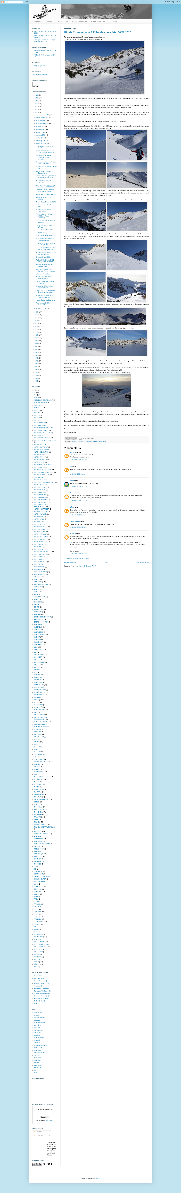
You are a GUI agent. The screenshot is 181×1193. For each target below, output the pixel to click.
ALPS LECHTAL (39, 492)
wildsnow (37, 1032)
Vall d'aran (37, 939)
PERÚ (36, 819)
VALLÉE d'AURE (39, 942)
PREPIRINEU (38, 839)
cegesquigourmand (79, 21)
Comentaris (39, 1136)
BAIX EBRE (38, 602)
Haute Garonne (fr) (40, 981)
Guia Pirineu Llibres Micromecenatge (41, 718)
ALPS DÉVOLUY (40, 457)
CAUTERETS (38, 644)
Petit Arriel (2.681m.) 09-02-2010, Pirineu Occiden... (45, 261)
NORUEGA (38, 797)
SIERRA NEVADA (40, 879)
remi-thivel (37, 1058)
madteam (37, 1060)
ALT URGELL (38, 569)
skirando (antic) (39, 1017)
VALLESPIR (38, 949)
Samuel (72, 493)
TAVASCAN (38, 904)
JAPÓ (36, 757)
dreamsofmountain (40, 1045)
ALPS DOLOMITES (40, 460)
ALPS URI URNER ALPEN (43, 552)
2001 (36, 364)
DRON (36, 670)
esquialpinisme (39, 1038)
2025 (36, 98)
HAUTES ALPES (39, 724)
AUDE (36, 599)
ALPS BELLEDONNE (41, 430)
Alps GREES (38, 477)
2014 (36, 326)
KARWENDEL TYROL (41, 762)
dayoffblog (37, 1025)
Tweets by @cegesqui (39, 74)
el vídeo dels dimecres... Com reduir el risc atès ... (46, 253)
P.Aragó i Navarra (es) (41, 996)
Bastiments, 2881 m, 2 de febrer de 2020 (44, 287)
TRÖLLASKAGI (39, 922)
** (34, 392)
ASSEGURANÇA (40, 597)
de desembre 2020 (42, 115)
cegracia (37, 1020)
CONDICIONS (39, 655)
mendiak (37, 1040)
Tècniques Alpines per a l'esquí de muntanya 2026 (44, 40)
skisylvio (37, 1055)
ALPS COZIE (38, 455)
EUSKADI (37, 697)
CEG (35, 647)
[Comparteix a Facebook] (73, 438)
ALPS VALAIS (38, 557)
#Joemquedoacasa (40, 403)
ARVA (36, 594)
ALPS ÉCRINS (39, 462)
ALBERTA (37, 415)
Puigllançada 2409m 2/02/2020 (43, 304)
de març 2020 (41, 141)
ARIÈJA (36, 592)
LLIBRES (37, 769)
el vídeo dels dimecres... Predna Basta (44, 210)
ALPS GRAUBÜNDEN (41, 475)
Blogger (97, 1178)
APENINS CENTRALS (41, 584)
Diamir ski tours (39, 1053)
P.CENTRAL (38, 807)
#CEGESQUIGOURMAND (43, 400)
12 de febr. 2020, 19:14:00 (78, 460)
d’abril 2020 (40, 138)
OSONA (37, 804)
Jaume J (73, 534)
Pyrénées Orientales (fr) (42, 988)
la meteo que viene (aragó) (43, 993)
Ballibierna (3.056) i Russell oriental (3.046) (45, 244)
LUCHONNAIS (39, 772)
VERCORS (38, 957)
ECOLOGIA (38, 675)
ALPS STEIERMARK (41, 539)
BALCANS (37, 604)
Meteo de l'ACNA (40, 1001)
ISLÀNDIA (37, 752)
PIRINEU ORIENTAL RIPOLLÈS (45, 827)
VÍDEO (36, 964)
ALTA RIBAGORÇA (40, 572)
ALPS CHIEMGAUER (41, 452)
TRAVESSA (38, 912)
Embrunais (37, 680)
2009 (36, 341)
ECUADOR (38, 677)
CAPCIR (37, 637)
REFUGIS (37, 851)
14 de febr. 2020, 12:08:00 (78, 527)
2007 (36, 346)
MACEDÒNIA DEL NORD (42, 777)
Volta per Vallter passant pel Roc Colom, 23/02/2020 (45, 186)
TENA (36, 909)
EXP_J (36, 700)
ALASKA (37, 410)
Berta (72, 481)
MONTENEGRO (39, 789)
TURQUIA (37, 924)
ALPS (36, 420)
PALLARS (37, 817)
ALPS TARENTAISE (40, 542)
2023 (36, 104)
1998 (36, 372)
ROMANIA (37, 859)
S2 (35, 866)
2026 (36, 95)
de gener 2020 (41, 308)
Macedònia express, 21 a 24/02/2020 (44, 181)
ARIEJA (36, 589)
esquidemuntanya (40, 1023)
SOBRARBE (38, 886)
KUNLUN (37, 764)
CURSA (37, 665)
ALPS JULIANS (39, 485)
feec (35, 1073)
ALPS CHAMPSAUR (41, 447)
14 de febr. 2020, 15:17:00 (78, 554)
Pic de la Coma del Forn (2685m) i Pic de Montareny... (44, 216)
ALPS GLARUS (39, 467)
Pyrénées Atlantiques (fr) (42, 991)
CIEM (36, 652)
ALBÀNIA (37, 413)
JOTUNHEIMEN (39, 759)
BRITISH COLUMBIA (41, 622)
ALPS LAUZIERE (40, 490)
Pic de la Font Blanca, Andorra (46, 194)
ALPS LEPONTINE (40, 495)
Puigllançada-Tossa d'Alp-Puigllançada (45, 147)
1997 (36, 375)
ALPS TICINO (38, 544)
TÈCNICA (37, 906)
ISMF (36, 1070)
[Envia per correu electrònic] (66, 438)
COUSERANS (39, 662)
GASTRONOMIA (39, 710)
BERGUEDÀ (38, 609)
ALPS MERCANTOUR (41, 502)
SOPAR (36, 894)
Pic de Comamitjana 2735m (45, 230)
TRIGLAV (37, 917)
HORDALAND (39, 737)
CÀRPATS (37, 640)
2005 (36, 352)
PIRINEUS (37, 831)
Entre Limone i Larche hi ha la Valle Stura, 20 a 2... (46, 163)
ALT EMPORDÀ (39, 567)
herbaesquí (38, 729)
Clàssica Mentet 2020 (43, 257)
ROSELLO (37, 864)
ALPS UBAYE (38, 549)
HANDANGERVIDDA (41, 722)
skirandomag (38, 1030)
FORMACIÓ (38, 707)
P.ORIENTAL (88, 441)
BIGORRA (37, 614)
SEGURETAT (38, 874)
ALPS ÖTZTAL (39, 524)
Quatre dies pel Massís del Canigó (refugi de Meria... (45, 151)
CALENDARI (38, 627)
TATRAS (37, 902)
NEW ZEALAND (39, 794)
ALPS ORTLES (39, 519)
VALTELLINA (38, 952)
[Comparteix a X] (71, 438)
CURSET (37, 667)
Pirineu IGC (38, 976)
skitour (36, 1063)
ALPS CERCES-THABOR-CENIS (45, 440)
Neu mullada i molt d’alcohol (45, 300)
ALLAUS (37, 418)
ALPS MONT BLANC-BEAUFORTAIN (41, 505)
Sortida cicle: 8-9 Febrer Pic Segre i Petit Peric (45, 239)
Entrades (38, 1132)
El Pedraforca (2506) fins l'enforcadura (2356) (44, 296)
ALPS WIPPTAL (39, 564)
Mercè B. (73, 452)
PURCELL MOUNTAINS (42, 844)
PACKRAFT (38, 814)
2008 (36, 343)
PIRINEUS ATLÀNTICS (41, 834)
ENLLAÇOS (38, 682)
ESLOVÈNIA (38, 687)
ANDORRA (38, 582)
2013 (36, 329)
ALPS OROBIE (39, 517)
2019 (36, 312)
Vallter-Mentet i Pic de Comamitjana (43, 172)
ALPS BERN (38, 435)
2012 (36, 332)
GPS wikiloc (38, 1065)
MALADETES (38, 779)
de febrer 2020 (41, 144)
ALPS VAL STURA (40, 554)
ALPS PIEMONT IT (40, 527)
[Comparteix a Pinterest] (75, 438)
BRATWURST (38, 619)
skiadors (37, 1035)
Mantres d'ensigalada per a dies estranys (45, 265)
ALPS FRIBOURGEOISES (43, 464)
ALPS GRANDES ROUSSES (43, 472)
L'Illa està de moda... (43, 274)
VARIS (36, 954)
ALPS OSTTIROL (40, 521)
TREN (36, 914)
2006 (36, 349)
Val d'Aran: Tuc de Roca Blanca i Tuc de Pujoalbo (45, 270)
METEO (36, 787)
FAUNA (36, 702)
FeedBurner (49, 1121)
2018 (36, 315)
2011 (36, 335)
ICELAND (37, 747)
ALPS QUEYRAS (40, 534)
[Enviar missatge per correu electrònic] (80, 438)
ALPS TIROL (38, 547)
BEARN (36, 607)
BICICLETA (38, 612)
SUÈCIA (37, 896)
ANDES (36, 579)
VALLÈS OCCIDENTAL (42, 944)
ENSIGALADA (39, 685)
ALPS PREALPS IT (40, 532)
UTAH (36, 932)
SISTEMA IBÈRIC (40, 881)
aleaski (36, 1015)
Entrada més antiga (142, 562)
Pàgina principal (36, 21)
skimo (36, 884)
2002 (36, 361)
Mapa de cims (63, 21)
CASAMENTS (38, 642)
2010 (36, 338)
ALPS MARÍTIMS (40, 497)
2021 (36, 109)
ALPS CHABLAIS (40, 444)
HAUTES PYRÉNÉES (41, 727)
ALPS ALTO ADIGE (40, 425)
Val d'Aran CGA (39, 978)
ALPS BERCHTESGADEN (43, 433)
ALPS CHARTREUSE (41, 449)
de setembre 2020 (42, 123)
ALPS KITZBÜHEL (40, 487)
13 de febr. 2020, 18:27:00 (78, 486)
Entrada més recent (70, 562)
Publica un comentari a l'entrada (78, 558)
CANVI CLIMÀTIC (40, 634)
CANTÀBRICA (39, 632)
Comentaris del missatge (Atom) (85, 566)
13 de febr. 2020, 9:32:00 (78, 474)
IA (35, 744)
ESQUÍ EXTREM (39, 692)
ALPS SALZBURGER (41, 537)
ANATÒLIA (37, 577)
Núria (72, 507)
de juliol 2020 (41, 129)
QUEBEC (37, 846)
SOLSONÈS (38, 891)
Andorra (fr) (38, 986)
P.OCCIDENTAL (39, 809)
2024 (36, 101)
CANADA (37, 629)
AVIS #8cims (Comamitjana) (45, 236)
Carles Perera (75, 521)
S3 (35, 869)
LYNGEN (37, 774)
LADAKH (37, 767)
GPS (35, 712)
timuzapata (38, 1068)
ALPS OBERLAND (40, 511)
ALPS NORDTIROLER (41, 509)
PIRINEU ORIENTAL (41, 824)
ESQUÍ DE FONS (40, 690)
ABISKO (37, 405)
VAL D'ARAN (38, 937)
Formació (50, 21)
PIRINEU (96, 441)
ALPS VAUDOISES (40, 562)
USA (35, 927)
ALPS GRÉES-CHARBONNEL (44, 482)
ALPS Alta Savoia (40, 423)
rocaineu (37, 1027)
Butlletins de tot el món (41, 998)
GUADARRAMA (39, 715)
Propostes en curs (98, 21)
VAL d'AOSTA (38, 934)
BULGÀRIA (38, 624)
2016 (36, 320)
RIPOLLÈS (102, 441)
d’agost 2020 (40, 126)
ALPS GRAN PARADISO (42, 470)
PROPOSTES (38, 841)
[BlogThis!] (68, 438)
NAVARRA (37, 792)
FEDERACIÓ (38, 705)
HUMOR (37, 742)
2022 (36, 106)
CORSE (37, 660)
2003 (36, 358)
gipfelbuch (37, 1050)
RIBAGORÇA (38, 854)
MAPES (36, 782)
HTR (35, 739)
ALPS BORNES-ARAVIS (42, 438)
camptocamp (38, 1012)
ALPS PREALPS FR (41, 529)
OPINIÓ (36, 802)
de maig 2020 (41, 135)
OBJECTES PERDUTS (41, 799)
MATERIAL (37, 784)
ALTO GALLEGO (39, 574)
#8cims (74, 441)
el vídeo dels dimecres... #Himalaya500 (44, 277)
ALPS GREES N (39, 480)
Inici (106, 562)
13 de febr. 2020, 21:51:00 (78, 501)
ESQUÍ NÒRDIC (39, 695)
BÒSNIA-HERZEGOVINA (42, 617)
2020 (36, 112)
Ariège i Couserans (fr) (41, 983)
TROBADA (37, 919)
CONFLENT (38, 657)
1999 (36, 369)
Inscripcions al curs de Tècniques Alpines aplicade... (43, 157)
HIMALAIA (37, 732)
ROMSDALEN (39, 861)
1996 (36, 378)
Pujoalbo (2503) (41, 233)
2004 (36, 355)
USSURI (37, 929)
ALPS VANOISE (39, 559)
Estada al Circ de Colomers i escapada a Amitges (45, 190)
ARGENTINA (38, 587)
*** (35, 395)
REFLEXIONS (39, 849)
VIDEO (36, 962)
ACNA (36, 1003)
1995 (36, 381)
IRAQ (36, 749)
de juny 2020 (40, 132)
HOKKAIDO (38, 734)
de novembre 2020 (42, 118)
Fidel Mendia (38, 1048)
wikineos (37, 1043)
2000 (36, 367)
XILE (35, 967)
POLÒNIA (37, 836)
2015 (36, 323)
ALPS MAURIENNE (40, 500)
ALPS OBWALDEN (40, 514)
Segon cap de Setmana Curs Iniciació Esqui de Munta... (45, 291)
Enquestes (113, 21)
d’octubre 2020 (41, 120)
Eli (71, 466)
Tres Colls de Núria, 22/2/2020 (46, 202)
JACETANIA (38, 754)
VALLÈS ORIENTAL (40, 947)
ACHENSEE (38, 407)
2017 (36, 318)
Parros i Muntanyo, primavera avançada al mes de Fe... (46, 176)
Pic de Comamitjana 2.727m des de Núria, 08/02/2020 (97, 32)
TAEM (36, 899)
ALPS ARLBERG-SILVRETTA (44, 428)
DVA (35, 672)
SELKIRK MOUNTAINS (42, 876)
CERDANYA (80, 441)
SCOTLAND (38, 871)
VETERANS (38, 959)
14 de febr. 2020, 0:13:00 (78, 515)
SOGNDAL (37, 889)
